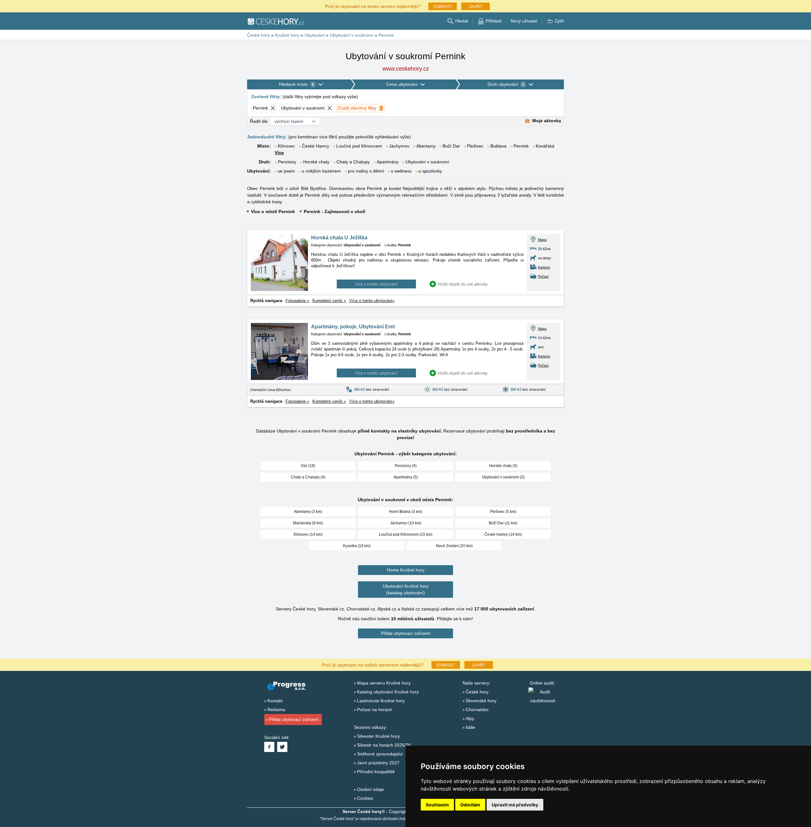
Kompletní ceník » (329, 300)
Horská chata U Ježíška (339, 237)
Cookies (365, 798)
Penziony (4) (406, 466)
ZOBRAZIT (442, 6)
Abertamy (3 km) (308, 511)
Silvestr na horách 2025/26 (384, 745)
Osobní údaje (370, 789)
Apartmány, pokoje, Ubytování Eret (353, 326)
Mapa (542, 240)
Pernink (521, 145)
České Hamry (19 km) (503, 534)
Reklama (276, 709)
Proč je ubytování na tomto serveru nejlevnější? (372, 6)
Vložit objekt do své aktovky (462, 284)
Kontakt (275, 700)
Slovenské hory (481, 700)
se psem (286, 171)
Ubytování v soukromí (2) (503, 477)
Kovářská (545, 145)
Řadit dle (259, 121)
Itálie (470, 727)
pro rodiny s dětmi (366, 171)
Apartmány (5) (405, 477)
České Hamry (315, 145)
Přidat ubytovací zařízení (406, 633)
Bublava (498, 145)
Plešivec (475, 145)
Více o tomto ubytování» (371, 300)
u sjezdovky (430, 171)
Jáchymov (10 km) (405, 523)
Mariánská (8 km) (308, 523)
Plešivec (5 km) (503, 511)
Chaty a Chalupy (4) (308, 477)
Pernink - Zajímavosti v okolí (334, 211)
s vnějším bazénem (321, 171)
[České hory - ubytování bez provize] (275, 21)
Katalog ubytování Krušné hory (388, 691)
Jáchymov (399, 145)
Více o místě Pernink (273, 211)
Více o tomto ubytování (376, 284)
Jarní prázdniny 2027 (378, 762)
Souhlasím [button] (437, 804)
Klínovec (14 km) (308, 534)
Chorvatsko (477, 709)
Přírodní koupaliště (376, 771)
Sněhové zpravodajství (380, 753)
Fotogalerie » (297, 300)
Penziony (287, 161)
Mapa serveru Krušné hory (384, 682)
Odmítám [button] (470, 804)
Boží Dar (451, 145)
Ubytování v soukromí (427, 161)
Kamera (544, 267)
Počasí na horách (374, 709)
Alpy (470, 718)
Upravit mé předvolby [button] (515, 804)
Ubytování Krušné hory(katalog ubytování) (406, 589)
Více (279, 152)
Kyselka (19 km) (357, 546)
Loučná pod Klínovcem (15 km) (405, 534)
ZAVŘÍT (475, 6)
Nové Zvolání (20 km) (454, 546)
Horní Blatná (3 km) (405, 511)
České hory (477, 691)
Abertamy (426, 145)
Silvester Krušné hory (378, 736)
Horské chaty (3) (503, 466)
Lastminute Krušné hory (381, 700)
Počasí (543, 276)
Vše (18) (308, 466)
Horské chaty (316, 161)
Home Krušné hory (406, 569)
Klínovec (286, 145)
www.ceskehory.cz (405, 69)
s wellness (401, 171)
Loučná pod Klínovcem (359, 145)
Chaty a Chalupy (353, 161)
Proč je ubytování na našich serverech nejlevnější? (373, 664)
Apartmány (388, 161)
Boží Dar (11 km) (503, 523)
